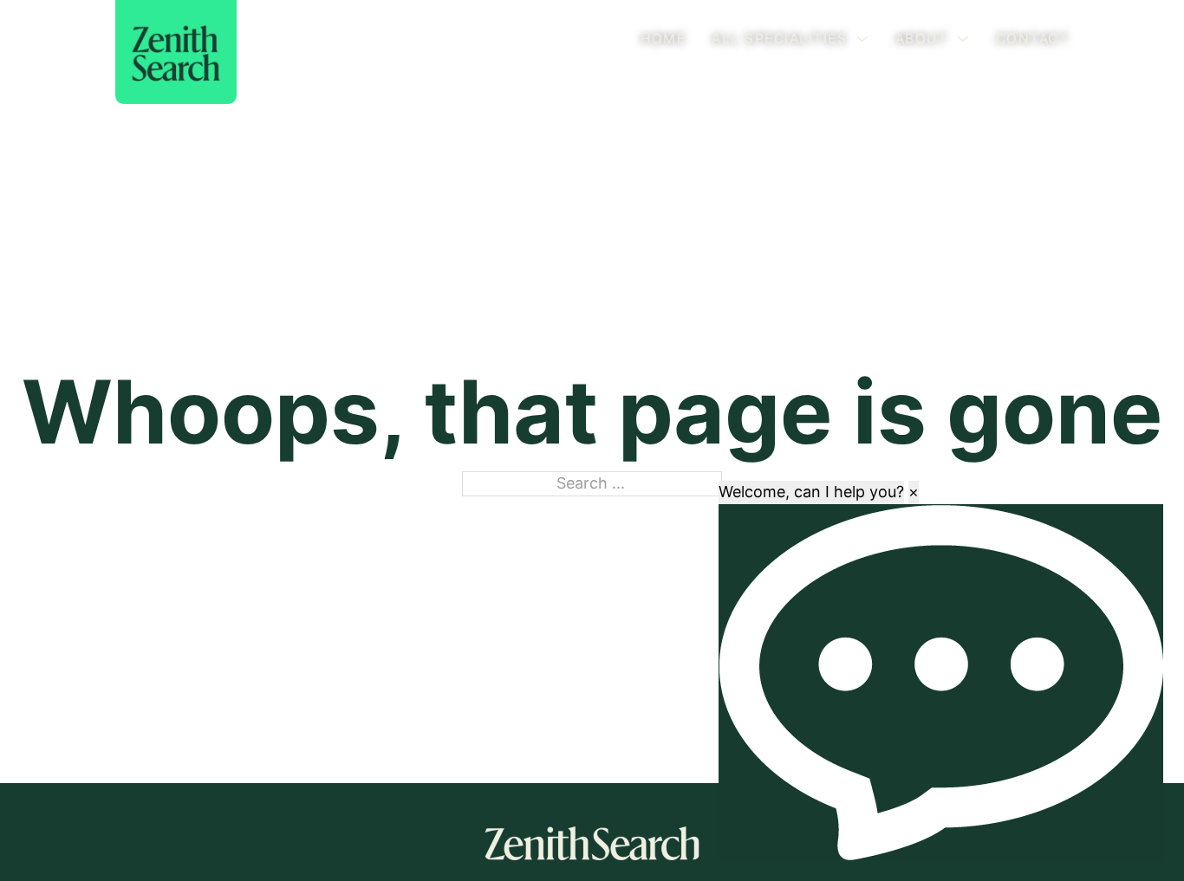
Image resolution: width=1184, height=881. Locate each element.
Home (663, 38)
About (921, 38)
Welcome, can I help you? (811, 492)
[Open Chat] (941, 682)
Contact (1033, 38)
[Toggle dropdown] (861, 39)
